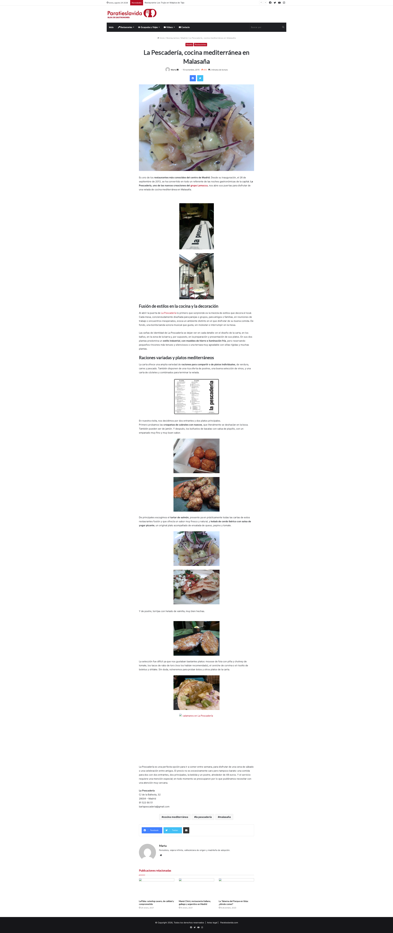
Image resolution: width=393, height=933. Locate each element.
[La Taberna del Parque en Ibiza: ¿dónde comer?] (236, 888)
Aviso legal (212, 922)
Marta (173, 70)
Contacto (185, 27)
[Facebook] (193, 78)
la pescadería (204, 816)
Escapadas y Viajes (149, 27)
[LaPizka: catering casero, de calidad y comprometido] (156, 888)
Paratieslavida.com (229, 922)
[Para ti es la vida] (132, 14)
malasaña (225, 816)
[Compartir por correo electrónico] (186, 830)
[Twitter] (200, 78)
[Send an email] (178, 70)
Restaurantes (126, 27)
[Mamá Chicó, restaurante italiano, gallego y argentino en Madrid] (196, 888)
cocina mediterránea (175, 816)
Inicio (111, 27)
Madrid (184, 38)
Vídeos (169, 27)
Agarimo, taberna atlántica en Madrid (162, 2)
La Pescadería (168, 312)
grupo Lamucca (199, 185)
